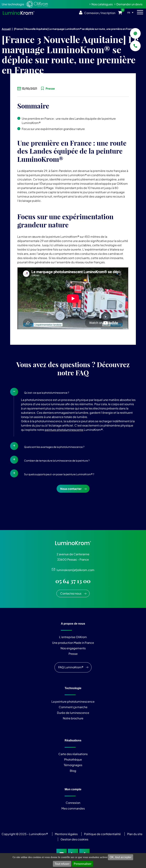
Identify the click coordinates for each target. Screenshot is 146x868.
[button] (73, 392)
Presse (73, 654)
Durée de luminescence (73, 713)
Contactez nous (70, 593)
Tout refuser (62, 863)
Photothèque (73, 759)
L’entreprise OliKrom (73, 637)
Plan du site (135, 834)
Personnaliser (82, 863)
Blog (73, 771)
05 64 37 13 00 (73, 581)
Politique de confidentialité (102, 834)
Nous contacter (71, 489)
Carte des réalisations (73, 754)
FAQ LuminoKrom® (70, 667)
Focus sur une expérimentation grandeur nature (53, 129)
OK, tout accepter (120, 857)
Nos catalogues (102, 4)
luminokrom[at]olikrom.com (74, 570)
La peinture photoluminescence (73, 701)
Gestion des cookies (74, 839)
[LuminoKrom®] (19, 13)
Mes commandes (73, 808)
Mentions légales (66, 834)
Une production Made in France (73, 643)
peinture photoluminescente (64, 430)
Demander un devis (129, 4)
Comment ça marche (73, 707)
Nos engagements (73, 648)
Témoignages (73, 765)
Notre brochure (73, 718)
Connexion (73, 803)
